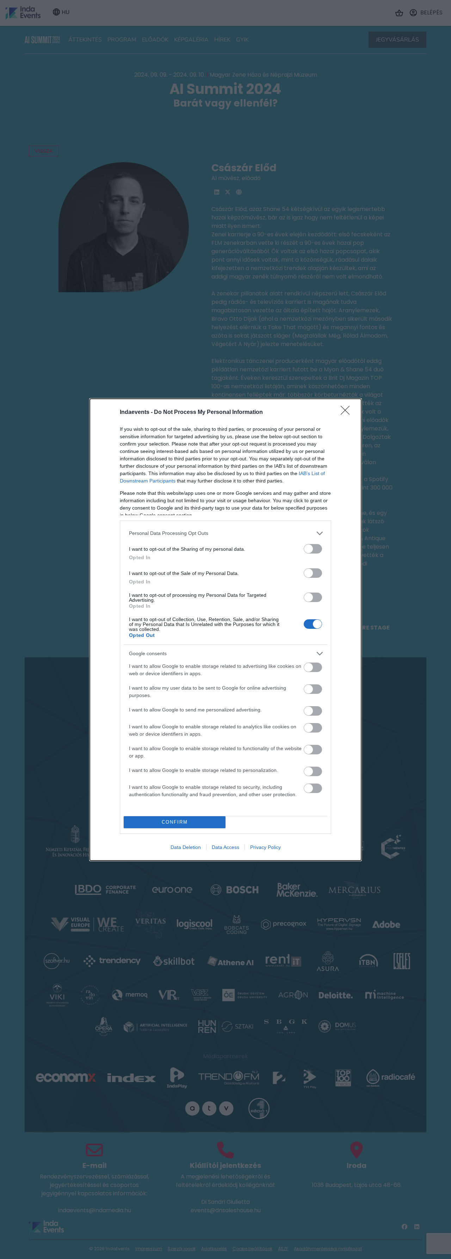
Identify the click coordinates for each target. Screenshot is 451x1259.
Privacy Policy (265, 847)
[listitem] (225, 533)
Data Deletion (186, 847)
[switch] (313, 549)
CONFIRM (175, 822)
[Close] (347, 412)
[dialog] (225, 630)
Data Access (225, 847)
